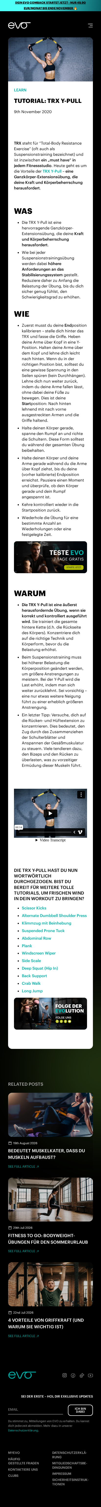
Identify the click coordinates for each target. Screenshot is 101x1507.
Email (13, 1409)
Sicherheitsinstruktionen (70, 1482)
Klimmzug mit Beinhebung (46, 923)
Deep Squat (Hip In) (40, 968)
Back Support (34, 975)
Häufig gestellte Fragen (23, 1461)
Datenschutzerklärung (69, 1455)
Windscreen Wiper (39, 953)
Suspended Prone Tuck (43, 930)
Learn (20, 90)
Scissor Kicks (34, 908)
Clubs (13, 1476)
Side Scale (31, 960)
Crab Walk (31, 983)
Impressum (61, 1474)
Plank (27, 945)
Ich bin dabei (80, 1410)
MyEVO (14, 1453)
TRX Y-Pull (52, 171)
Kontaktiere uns (23, 1470)
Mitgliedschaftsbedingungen (69, 1465)
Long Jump (32, 990)
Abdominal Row (36, 938)
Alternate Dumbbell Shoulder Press (54, 915)
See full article (21, 1166)
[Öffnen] (90, 25)
